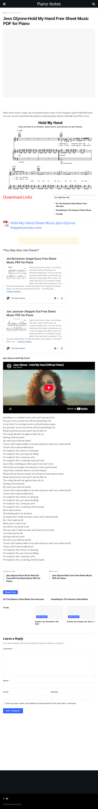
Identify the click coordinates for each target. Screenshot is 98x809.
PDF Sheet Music (15, 13)
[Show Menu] (4, 4)
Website (54, 692)
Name (6, 680)
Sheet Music (42, 617)
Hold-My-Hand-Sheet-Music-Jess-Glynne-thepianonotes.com (43, 225)
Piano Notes (49, 4)
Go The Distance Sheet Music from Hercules (23, 599)
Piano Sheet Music (15, 804)
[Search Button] (93, 4)
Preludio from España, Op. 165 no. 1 (81, 622)
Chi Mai (59, 214)
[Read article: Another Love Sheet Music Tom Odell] (49, 612)
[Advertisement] (49, 104)
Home (5, 13)
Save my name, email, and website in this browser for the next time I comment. (41, 703)
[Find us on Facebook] (3, 798)
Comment (8, 648)
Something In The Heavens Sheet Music (73, 210)
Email (6, 692)
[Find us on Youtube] (7, 798)
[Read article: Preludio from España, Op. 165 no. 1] (81, 612)
